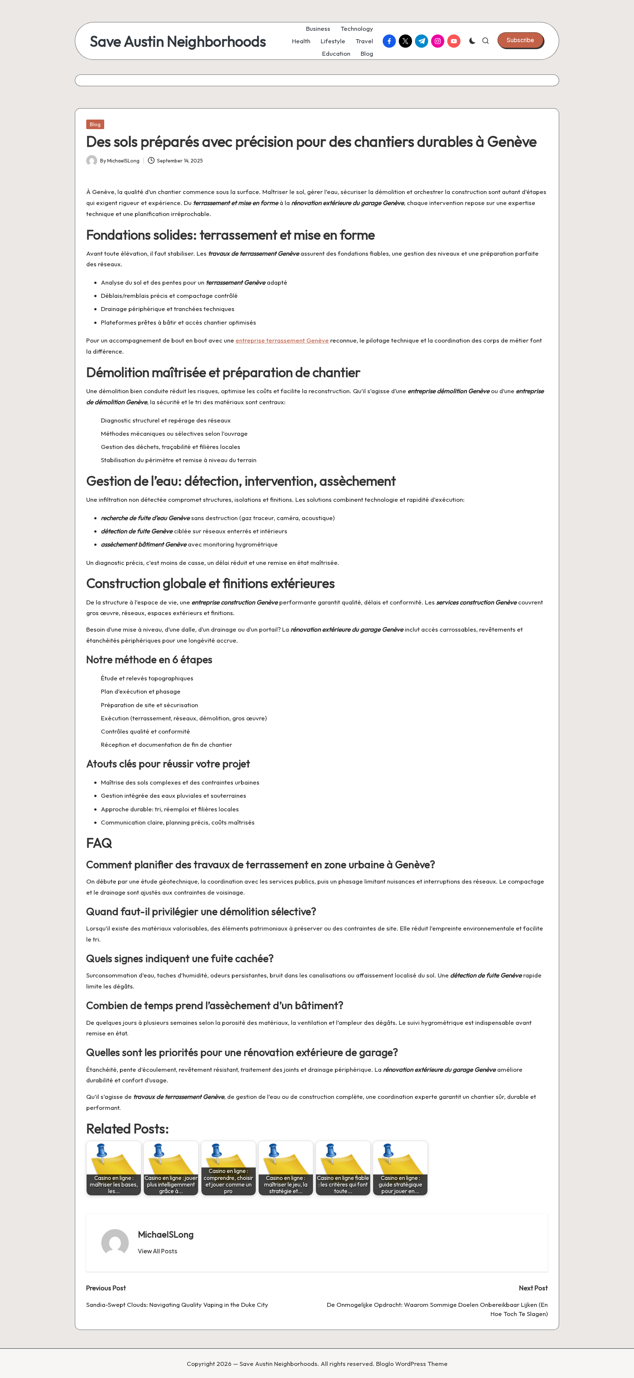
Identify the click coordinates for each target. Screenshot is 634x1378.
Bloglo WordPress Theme (412, 1363)
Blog (95, 124)
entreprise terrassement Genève (282, 340)
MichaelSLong (166, 1234)
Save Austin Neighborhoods (178, 41)
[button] (520, 40)
